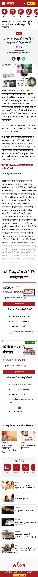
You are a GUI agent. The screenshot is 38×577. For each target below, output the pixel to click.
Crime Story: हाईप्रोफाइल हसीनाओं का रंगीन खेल (9, 449)
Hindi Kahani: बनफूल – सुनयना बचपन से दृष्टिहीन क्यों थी (18, 487)
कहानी (7, 473)
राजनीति (16, 473)
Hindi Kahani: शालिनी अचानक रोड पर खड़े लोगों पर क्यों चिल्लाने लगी (18, 550)
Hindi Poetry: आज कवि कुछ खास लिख (25, 523)
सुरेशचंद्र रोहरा (13, 53)
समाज (26, 473)
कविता (18, 520)
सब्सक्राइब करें (19, 304)
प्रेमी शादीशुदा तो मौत (23, 499)
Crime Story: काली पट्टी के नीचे (28, 447)
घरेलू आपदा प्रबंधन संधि (24, 511)
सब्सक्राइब (31, 4)
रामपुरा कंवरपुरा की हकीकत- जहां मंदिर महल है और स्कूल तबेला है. (19, 536)
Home (4, 21)
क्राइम (11, 21)
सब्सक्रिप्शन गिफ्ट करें (14, 366)
